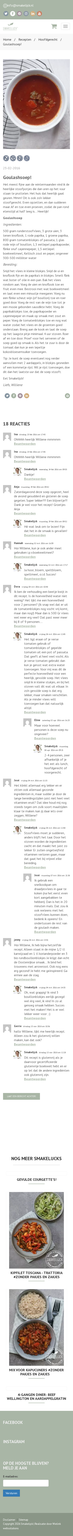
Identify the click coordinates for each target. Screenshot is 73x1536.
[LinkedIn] (32, 13)
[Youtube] (39, 13)
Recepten (24, 39)
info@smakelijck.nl (20, 5)
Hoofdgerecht (48, 39)
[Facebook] (12, 13)
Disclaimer (9, 1520)
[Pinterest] (19, 13)
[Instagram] (26, 13)
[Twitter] (6, 13)
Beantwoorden (25, 444)
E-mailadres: (10, 1476)
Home (7, 39)
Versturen (11, 1493)
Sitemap (23, 1520)
